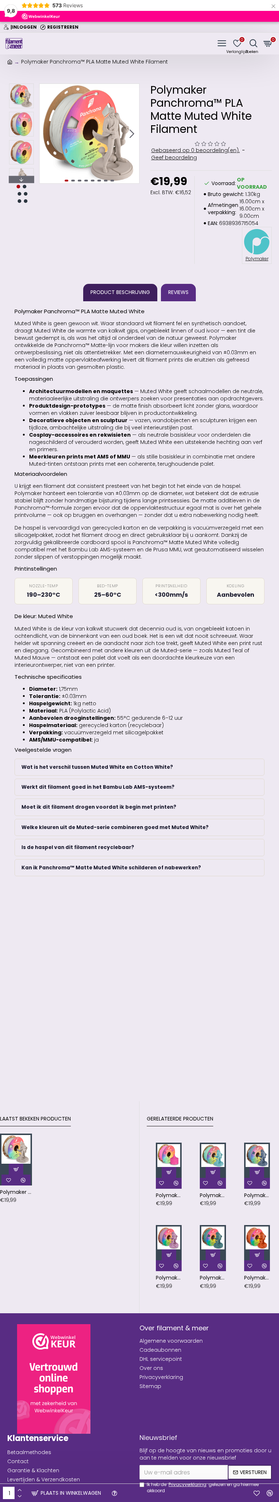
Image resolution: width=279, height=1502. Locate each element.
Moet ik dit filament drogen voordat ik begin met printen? (98, 807)
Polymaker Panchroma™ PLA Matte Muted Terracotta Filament (257, 1277)
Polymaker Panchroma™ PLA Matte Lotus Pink (169, 1195)
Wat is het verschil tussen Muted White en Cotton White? (97, 767)
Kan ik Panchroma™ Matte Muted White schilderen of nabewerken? (111, 867)
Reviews (178, 292)
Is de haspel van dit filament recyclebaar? (77, 847)
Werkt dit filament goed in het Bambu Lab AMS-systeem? (97, 787)
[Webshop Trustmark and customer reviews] (53, 1379)
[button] (47, 133)
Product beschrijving (120, 292)
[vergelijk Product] (269, 1492)
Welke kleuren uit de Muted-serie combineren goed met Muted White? (115, 827)
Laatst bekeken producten (35, 1119)
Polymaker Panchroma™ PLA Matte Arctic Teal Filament (213, 1195)
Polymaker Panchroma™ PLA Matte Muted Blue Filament (257, 1195)
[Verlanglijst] (256, 1492)
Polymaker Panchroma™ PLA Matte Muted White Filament (16, 1192)
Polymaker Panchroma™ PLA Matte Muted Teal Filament (213, 1277)
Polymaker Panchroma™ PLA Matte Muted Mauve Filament (169, 1277)
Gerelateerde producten (180, 1119)
